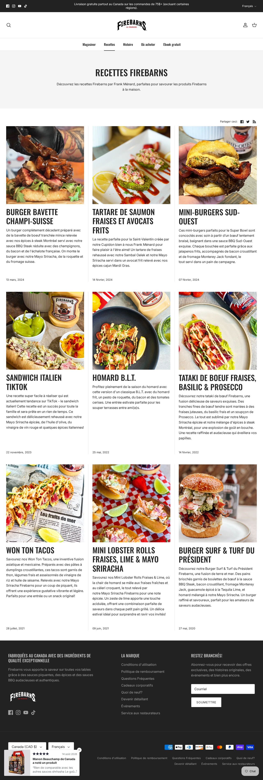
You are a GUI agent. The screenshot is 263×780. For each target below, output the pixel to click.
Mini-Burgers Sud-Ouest (209, 216)
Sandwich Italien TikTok (34, 382)
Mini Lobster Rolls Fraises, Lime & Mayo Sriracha (125, 559)
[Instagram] (13, 6)
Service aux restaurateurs (140, 713)
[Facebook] (7, 6)
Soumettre (206, 702)
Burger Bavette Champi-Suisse (32, 216)
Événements (130, 706)
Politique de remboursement (142, 671)
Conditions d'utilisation (138, 664)
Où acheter (148, 44)
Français (247, 6)
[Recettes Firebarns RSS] (254, 121)
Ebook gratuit (172, 44)
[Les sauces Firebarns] (131, 25)
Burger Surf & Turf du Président (217, 555)
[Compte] (244, 25)
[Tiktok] (25, 6)
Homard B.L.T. (114, 377)
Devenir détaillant (134, 699)
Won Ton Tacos (30, 550)
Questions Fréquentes (137, 678)
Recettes (109, 44)
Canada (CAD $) (24, 747)
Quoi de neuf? (131, 692)
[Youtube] (19, 6)
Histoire (128, 44)
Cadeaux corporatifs (137, 685)
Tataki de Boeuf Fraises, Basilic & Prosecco (217, 382)
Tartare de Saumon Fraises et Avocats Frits (123, 221)
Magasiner (89, 44)
